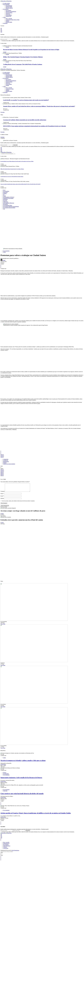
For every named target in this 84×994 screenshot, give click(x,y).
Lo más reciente (6, 3)
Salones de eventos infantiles (9, 463)
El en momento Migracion (8, 203)
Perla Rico (5, 192)
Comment (3, 491)
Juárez (4, 252)
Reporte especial (9, 8)
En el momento (6, 4)
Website (2, 498)
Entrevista (8, 13)
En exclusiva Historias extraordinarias (11, 206)
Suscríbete (5, 23)
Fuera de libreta (9, 12)
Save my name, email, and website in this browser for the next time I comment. (18, 500)
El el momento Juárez (7, 205)
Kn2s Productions (15, 850)
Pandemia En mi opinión (8, 198)
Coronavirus (5, 459)
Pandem (4, 193)
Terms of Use (3, 851)
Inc (3, 194)
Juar (4, 208)
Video (4, 17)
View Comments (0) (5, 505)
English (8, 16)
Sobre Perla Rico (6, 845)
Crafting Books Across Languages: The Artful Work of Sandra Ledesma (22, 64)
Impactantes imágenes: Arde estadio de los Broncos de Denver (21, 777)
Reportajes (5, 199)
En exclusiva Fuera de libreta (9, 207)
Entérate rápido (9, 6)
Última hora (5, 201)
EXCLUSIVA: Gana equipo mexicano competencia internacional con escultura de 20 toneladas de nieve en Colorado (34, 126)
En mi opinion (6, 191)
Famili (4, 195)
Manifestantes (6, 461)
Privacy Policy (10, 851)
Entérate (7, 20)
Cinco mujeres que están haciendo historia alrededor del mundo (22, 793)
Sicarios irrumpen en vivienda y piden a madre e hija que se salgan (23, 760)
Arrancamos (5, 848)
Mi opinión (5, 204)
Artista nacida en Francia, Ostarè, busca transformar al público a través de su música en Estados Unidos (36, 813)
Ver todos (2, 112)
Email (2, 496)
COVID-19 (5, 460)
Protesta (4, 462)
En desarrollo (6, 773)
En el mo (5, 200)
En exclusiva (5, 9)
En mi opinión (9, 15)
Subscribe (15, 39)
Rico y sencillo (9, 18)
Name (2, 493)
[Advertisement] (42, 220)
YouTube (2, 137)
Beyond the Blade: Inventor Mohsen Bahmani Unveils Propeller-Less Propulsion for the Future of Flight (31, 49)
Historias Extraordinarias (11, 11)
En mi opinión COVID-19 (8, 197)
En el (4, 190)
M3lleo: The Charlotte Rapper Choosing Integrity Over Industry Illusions (23, 57)
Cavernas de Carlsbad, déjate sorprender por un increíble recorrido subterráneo (24, 120)
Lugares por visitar (12, 19)
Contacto (5, 847)
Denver (4, 772)
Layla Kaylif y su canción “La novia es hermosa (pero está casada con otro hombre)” (26, 100)
